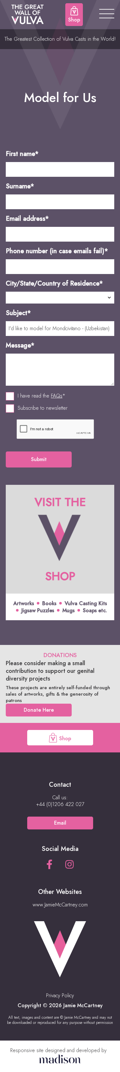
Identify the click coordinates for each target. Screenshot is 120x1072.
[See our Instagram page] (69, 864)
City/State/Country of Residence (54, 283)
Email (60, 823)
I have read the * (41, 395)
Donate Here (39, 710)
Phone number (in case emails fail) (57, 251)
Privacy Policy (60, 995)
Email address (27, 218)
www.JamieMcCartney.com (60, 904)
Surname (20, 186)
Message (20, 345)
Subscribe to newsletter (43, 408)
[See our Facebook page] (49, 864)
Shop (64, 738)
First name (22, 154)
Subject (18, 313)
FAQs (56, 395)
